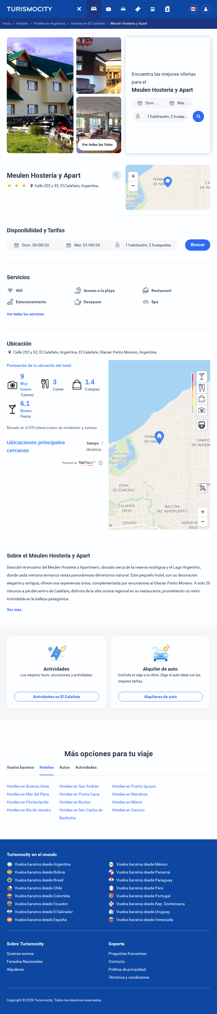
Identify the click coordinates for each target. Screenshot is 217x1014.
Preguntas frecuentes (127, 953)
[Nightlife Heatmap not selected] (201, 376)
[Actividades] (138, 9)
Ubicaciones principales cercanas (36, 446)
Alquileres (15, 969)
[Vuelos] (32, 9)
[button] (205, 9)
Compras (92, 389)
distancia (93, 449)
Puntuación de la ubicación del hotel (39, 365)
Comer (58, 389)
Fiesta (25, 416)
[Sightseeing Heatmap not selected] (201, 410)
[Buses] (152, 9)
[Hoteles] (93, 9)
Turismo (27, 395)
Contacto (116, 961)
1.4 (89, 382)
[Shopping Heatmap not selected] (201, 399)
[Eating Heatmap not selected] (201, 387)
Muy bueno (25, 386)
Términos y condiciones (128, 977)
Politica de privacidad (127, 969)
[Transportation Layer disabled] (201, 425)
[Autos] (123, 9)
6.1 (24, 403)
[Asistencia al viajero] (108, 9)
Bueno (26, 411)
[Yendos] (167, 9)
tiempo (93, 443)
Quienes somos (20, 953)
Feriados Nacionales (24, 961)
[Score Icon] (12, 385)
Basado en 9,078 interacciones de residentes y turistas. (52, 428)
